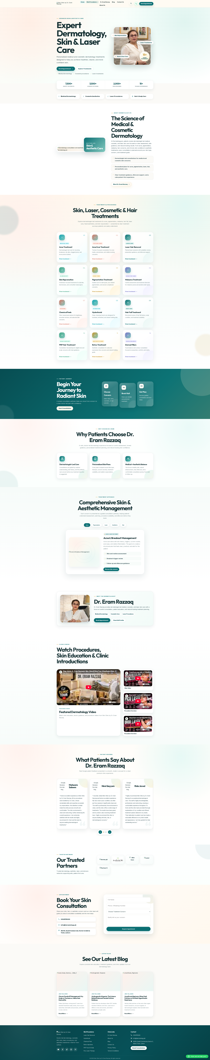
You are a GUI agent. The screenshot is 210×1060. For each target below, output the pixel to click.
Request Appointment (128, 929)
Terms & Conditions (113, 1051)
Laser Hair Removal (89, 1035)
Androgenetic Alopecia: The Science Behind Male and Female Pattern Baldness (104, 998)
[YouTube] (58, 1049)
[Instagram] (71, 1049)
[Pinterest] (75, 1049)
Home (82, 2)
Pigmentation (96, 525)
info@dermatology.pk (139, 1038)
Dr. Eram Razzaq (105, 2)
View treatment (64, 259)
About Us (102, 5)
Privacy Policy (112, 1047)
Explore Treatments (84, 69)
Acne (87, 525)
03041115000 (136, 1035)
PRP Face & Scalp (89, 1047)
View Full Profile (118, 620)
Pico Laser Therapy (89, 1051)
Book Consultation (138, 1048)
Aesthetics (114, 525)
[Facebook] (62, 1049)
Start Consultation (65, 408)
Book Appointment (146, 3)
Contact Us (120, 2)
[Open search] (131, 3)
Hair (123, 525)
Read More (62, 1013)
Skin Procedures (92, 2)
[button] (197, 1056)
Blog (113, 2)
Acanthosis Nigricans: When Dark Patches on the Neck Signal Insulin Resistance (136, 998)
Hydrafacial (87, 1038)
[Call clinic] (136, 4)
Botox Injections (88, 1044)
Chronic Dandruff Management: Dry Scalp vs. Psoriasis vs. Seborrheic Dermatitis (71, 998)
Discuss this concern (111, 569)
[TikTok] (67, 1049)
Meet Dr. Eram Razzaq (120, 184)
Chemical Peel (88, 1041)
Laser (106, 525)
